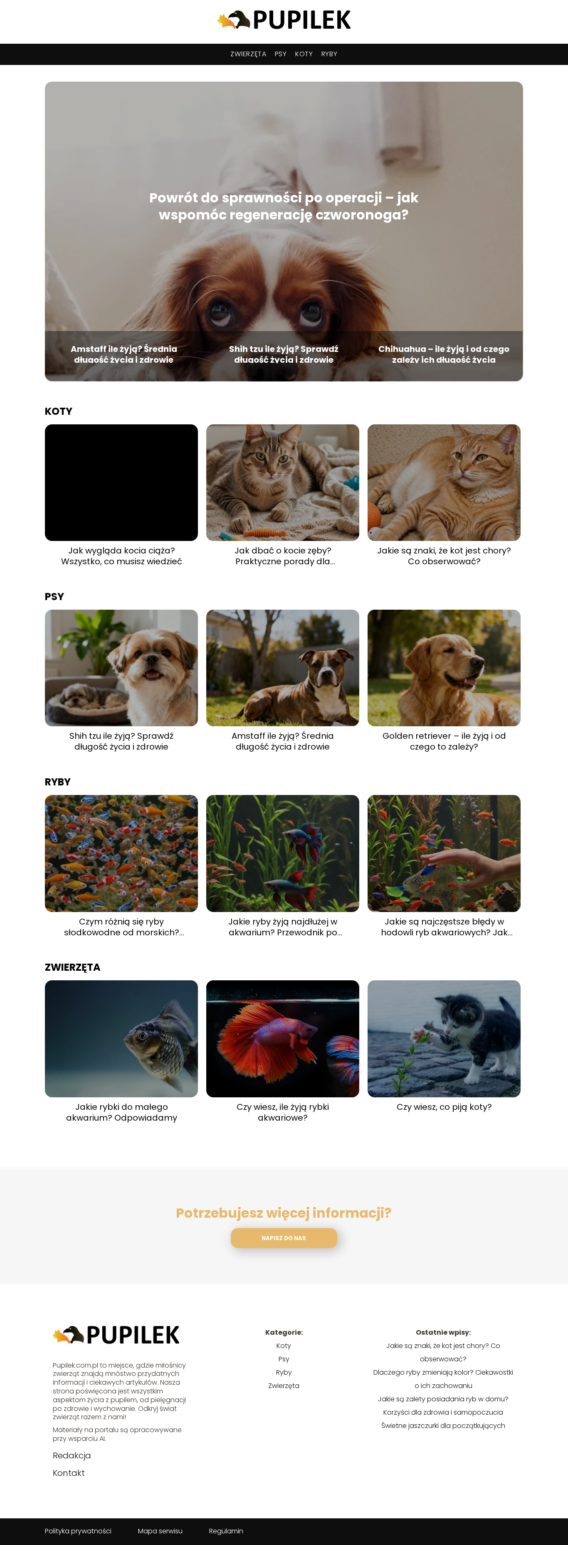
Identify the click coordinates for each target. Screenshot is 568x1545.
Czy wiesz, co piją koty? (444, 1106)
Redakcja (72, 1455)
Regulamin (226, 1531)
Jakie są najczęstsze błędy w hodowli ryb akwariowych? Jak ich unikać (444, 927)
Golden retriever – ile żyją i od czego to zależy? (444, 741)
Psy (281, 54)
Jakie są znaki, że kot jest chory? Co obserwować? (444, 556)
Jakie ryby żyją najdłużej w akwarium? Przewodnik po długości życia (282, 927)
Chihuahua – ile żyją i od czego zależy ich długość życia (443, 353)
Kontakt (69, 1473)
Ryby (329, 54)
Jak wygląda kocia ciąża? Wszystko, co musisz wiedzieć (121, 556)
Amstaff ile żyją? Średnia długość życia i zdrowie (124, 353)
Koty (304, 54)
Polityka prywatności (78, 1531)
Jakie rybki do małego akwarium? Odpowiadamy (121, 1112)
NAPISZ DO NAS (284, 1238)
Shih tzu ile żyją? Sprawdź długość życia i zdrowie (283, 353)
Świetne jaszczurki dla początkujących (443, 1425)
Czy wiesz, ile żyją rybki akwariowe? (283, 1112)
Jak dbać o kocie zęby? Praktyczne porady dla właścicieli (283, 556)
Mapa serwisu (160, 1531)
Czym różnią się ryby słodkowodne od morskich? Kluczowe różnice (121, 927)
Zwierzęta (248, 54)
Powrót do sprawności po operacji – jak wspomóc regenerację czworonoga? (284, 206)
